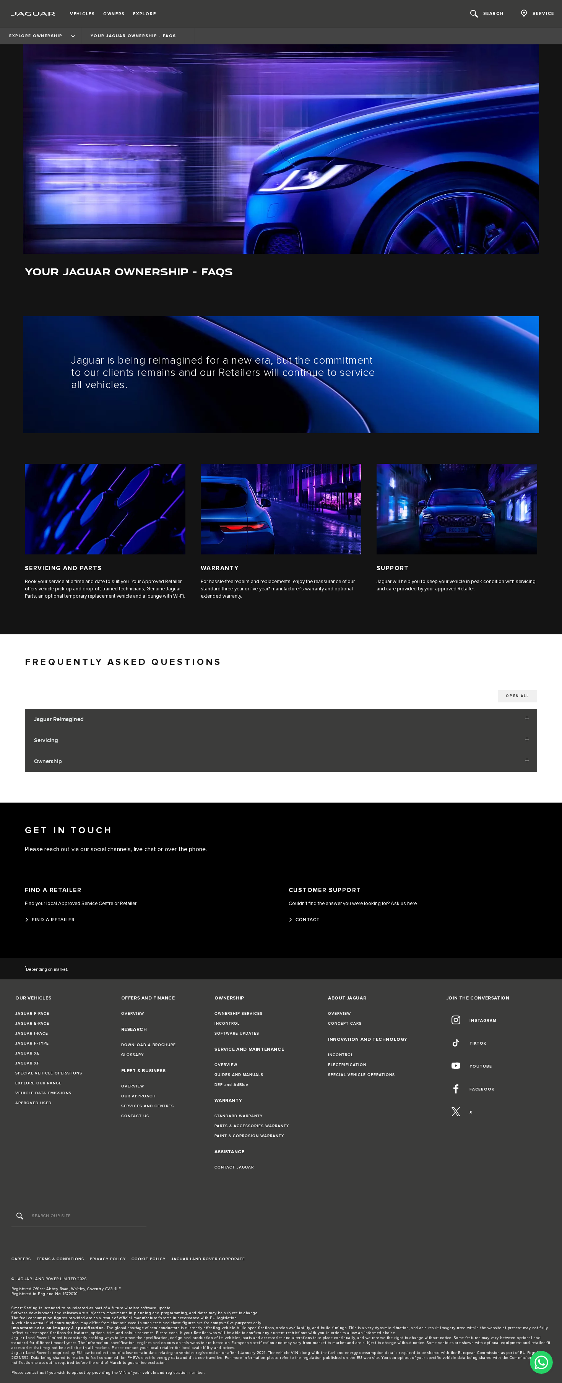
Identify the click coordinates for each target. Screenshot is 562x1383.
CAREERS (21, 1259)
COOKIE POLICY (149, 1259)
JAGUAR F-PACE (32, 1013)
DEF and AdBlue (231, 1084)
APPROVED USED (33, 1103)
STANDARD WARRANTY (238, 1116)
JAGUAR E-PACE (32, 1023)
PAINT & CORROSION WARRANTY (249, 1136)
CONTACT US (135, 1116)
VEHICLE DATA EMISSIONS (43, 1093)
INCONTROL (227, 1023)
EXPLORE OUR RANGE (38, 1083)
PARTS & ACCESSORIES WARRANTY (251, 1126)
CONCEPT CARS (345, 1023)
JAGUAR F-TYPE (32, 1043)
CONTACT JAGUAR (234, 1167)
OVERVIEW (132, 1013)
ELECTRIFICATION (347, 1065)
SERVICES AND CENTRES (147, 1106)
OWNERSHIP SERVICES (238, 1013)
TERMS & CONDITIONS (60, 1259)
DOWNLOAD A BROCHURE (148, 1045)
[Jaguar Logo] (33, 14)
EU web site (368, 1357)
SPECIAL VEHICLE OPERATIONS (48, 1073)
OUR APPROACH (138, 1096)
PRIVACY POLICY (108, 1259)
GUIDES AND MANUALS (238, 1075)
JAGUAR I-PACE (31, 1033)
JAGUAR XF (27, 1063)
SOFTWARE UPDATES (236, 1033)
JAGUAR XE (27, 1053)
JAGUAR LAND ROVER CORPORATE (208, 1259)
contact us (34, 1372)
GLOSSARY (132, 1055)
